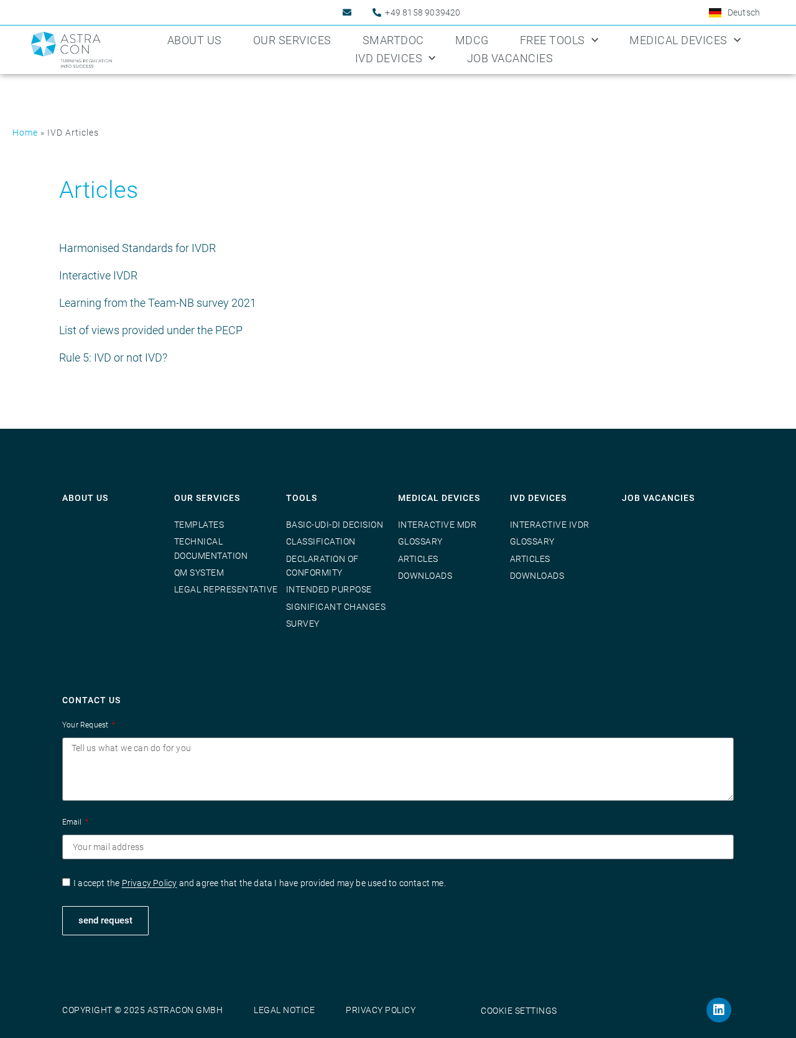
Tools (301, 498)
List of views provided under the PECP (151, 330)
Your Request (86, 725)
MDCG (472, 40)
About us (194, 40)
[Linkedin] (718, 1010)
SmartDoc (393, 40)
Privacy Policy (149, 884)
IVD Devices (389, 58)
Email (72, 822)
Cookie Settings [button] (519, 1011)
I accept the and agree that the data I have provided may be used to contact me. (259, 884)
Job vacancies (658, 498)
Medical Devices (678, 40)
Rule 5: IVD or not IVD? (113, 357)
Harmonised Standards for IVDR (137, 248)
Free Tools (552, 40)
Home (25, 133)
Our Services (292, 40)
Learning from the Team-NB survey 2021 (157, 302)
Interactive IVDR (98, 275)
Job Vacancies (510, 58)
